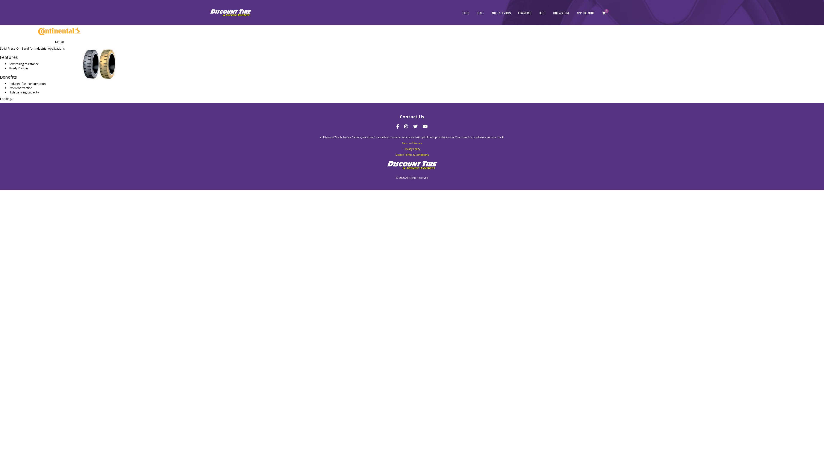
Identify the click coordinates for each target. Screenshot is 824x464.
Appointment (586, 13)
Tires (466, 13)
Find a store (561, 13)
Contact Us (412, 117)
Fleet (542, 13)
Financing (525, 13)
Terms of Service (412, 143)
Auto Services (501, 13)
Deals (480, 13)
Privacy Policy (412, 149)
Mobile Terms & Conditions (412, 155)
